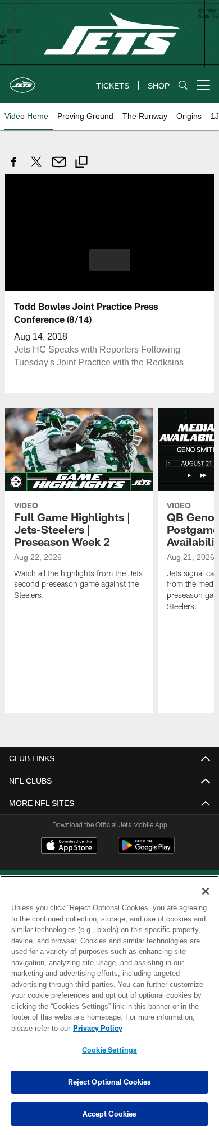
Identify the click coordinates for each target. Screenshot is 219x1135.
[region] (109, 1005)
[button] (109, 259)
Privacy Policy (95, 1027)
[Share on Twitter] (36, 168)
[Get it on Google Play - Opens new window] (146, 850)
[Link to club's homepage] (22, 81)
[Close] (205, 891)
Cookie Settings (109, 1049)
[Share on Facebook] (14, 168)
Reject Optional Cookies (110, 1081)
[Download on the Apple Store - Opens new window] (69, 846)
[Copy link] (81, 163)
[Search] (183, 85)
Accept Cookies (110, 1113)
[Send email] (59, 168)
